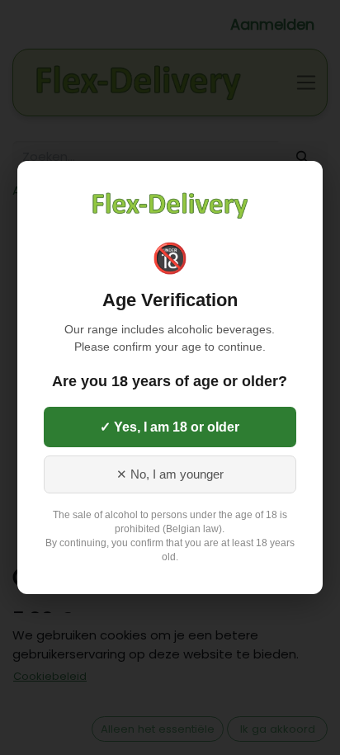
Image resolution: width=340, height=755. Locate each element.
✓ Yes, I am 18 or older (169, 427)
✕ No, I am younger (170, 474)
